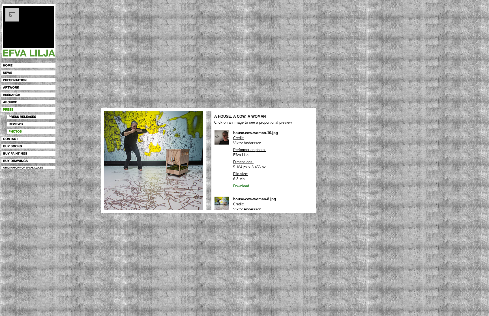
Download (241, 186)
